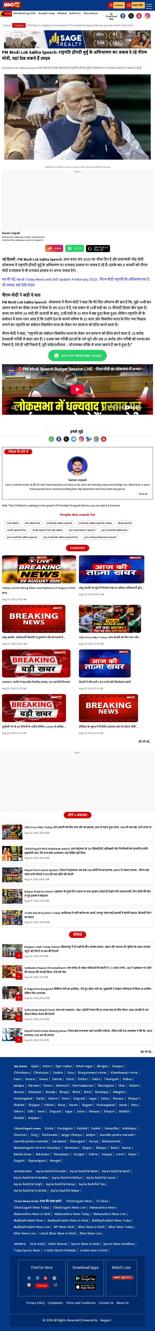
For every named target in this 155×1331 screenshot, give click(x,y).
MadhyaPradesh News (28, 1220)
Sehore (53, 1098)
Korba (49, 1128)
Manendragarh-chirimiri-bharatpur (37, 1148)
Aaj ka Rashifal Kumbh (51, 1171)
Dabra (96, 1079)
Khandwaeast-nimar (124, 1072)
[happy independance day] (77, 39)
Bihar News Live (24, 1233)
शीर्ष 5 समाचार (77, 815)
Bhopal (63, 1092)
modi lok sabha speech (59, 523)
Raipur (132, 1154)
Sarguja (107, 1154)
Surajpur (79, 1154)
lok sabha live (32, 523)
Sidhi (30, 1111)
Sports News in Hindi (85, 1244)
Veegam (105, 1320)
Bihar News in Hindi (91, 1227)
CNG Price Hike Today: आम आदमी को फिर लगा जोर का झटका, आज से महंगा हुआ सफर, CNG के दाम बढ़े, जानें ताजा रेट (88, 827)
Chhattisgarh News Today (31, 1207)
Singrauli (79, 1098)
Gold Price (75, 13)
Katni (17, 1079)
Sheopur (118, 1098)
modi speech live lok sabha (47, 530)
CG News (102, 1201)
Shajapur (34, 1105)
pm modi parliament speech (100, 537)
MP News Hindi (64, 1227)
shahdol (124, 1111)
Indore (47, 1066)
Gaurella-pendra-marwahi (117, 1135)
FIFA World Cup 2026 (24, 13)
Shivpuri (133, 1098)
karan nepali (11, 233)
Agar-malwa (63, 1066)
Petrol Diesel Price (94, 13)
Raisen (73, 1105)
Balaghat (119, 1092)
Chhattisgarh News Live (69, 1207)
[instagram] (147, 16)
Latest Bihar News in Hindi (57, 1233)
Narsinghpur (106, 1085)
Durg (34, 1135)
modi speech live (16, 530)
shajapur (34, 1118)
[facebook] (29, 1278)
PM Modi (62, 13)
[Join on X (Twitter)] (66, 439)
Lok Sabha (13, 523)
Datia (70, 1079)
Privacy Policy (35, 1303)
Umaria (30, 1079)
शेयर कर (78, 248)
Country (19, 25)
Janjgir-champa (71, 1135)
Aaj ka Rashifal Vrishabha (31, 1178)
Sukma (93, 1154)
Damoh (57, 1079)
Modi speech (125, 523)
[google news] (102, 16)
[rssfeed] (29, 1285)
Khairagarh (77, 1141)
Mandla (50, 1092)
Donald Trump (47, 13)
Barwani (33, 1085)
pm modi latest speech (82, 530)
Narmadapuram (83, 1085)
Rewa (61, 1105)
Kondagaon (65, 1128)
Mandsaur (35, 1092)
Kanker (96, 1128)
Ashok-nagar (84, 1066)
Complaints (55, 1303)
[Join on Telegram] (74, 439)
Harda (40, 1098)
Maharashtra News (102, 1207)
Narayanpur (61, 1154)
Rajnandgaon (37, 1161)
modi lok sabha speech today (95, 523)
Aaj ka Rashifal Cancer (101, 1178)
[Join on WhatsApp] (51, 439)
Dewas (43, 1079)
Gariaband (59, 1141)
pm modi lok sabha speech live (61, 537)
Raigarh (19, 1161)
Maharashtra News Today (71, 1214)
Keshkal (82, 1128)
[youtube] (139, 16)
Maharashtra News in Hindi (32, 1214)
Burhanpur (102, 1092)
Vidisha (49, 1105)
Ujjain (35, 1066)
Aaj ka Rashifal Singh (28, 1184)
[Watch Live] (123, 1279)
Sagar (93, 1098)
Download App (111, 17)
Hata (134, 1105)
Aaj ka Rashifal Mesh (116, 1171)
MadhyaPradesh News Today (111, 1220)
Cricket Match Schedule (60, 1250)
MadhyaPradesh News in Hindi (67, 1220)
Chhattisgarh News (79, 1201)
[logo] (12, 7)
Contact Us (106, 1303)
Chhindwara (21, 1072)
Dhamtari (20, 1135)
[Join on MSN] (88, 439)
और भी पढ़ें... (144, 494)
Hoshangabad (23, 1098)
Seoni (65, 1098)
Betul (87, 1092)
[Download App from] (85, 1281)
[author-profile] (77, 466)
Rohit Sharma (57, 1244)
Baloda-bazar (23, 1154)
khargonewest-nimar (92, 1072)
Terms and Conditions (81, 1303)
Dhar (121, 1085)
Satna (105, 1098)
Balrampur (43, 1154)
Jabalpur (19, 1085)
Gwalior (58, 1072)
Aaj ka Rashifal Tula (92, 1184)
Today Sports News (27, 1250)
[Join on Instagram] (81, 439)
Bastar (126, 1148)
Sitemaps (42, 1286)
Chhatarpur (41, 1072)
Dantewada (49, 1135)
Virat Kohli (37, 1244)
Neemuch (62, 1085)
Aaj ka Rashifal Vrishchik (30, 1190)
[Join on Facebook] (59, 439)
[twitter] (37, 1277)
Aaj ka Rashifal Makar (65, 1190)
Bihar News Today (120, 1227)
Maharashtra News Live (109, 1214)
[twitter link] (131, 16)
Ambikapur (129, 1128)
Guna (70, 1072)
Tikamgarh (111, 1079)
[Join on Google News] (96, 439)
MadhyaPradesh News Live (32, 1227)
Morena (19, 1092)
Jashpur (91, 1135)
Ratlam (134, 1085)
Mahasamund (111, 1141)
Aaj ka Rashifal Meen (84, 1171)
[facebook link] (123, 16)
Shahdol (19, 1105)
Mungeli (55, 1161)
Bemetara (71, 1148)
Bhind (76, 1092)
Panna (47, 1085)
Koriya (93, 1141)
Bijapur (87, 1148)
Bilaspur (101, 1148)
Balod (114, 1148)
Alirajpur (102, 1066)
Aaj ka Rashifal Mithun (67, 1178)
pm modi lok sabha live (114, 530)
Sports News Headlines (118, 1244)
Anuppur (117, 1066)
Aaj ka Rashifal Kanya (60, 1184)
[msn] (55, 1285)
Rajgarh (87, 1105)
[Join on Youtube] (103, 439)
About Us (122, 1303)
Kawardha (111, 1128)
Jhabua (127, 1079)
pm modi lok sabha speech (22, 537)
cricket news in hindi (93, 1250)
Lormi (120, 1154)
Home (6, 25)
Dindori (83, 1079)
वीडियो (77, 934)
